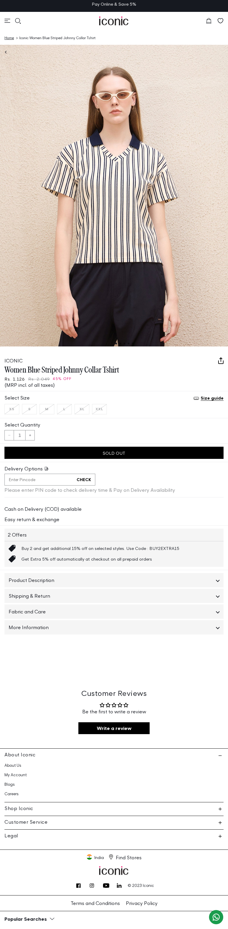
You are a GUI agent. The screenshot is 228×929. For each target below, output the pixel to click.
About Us (12, 765)
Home (9, 38)
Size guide (212, 397)
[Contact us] (216, 917)
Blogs (9, 784)
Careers (11, 794)
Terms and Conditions (95, 903)
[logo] (114, 21)
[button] (7, 21)
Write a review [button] (114, 728)
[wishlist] (221, 21)
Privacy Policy (142, 903)
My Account (15, 775)
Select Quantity (22, 425)
